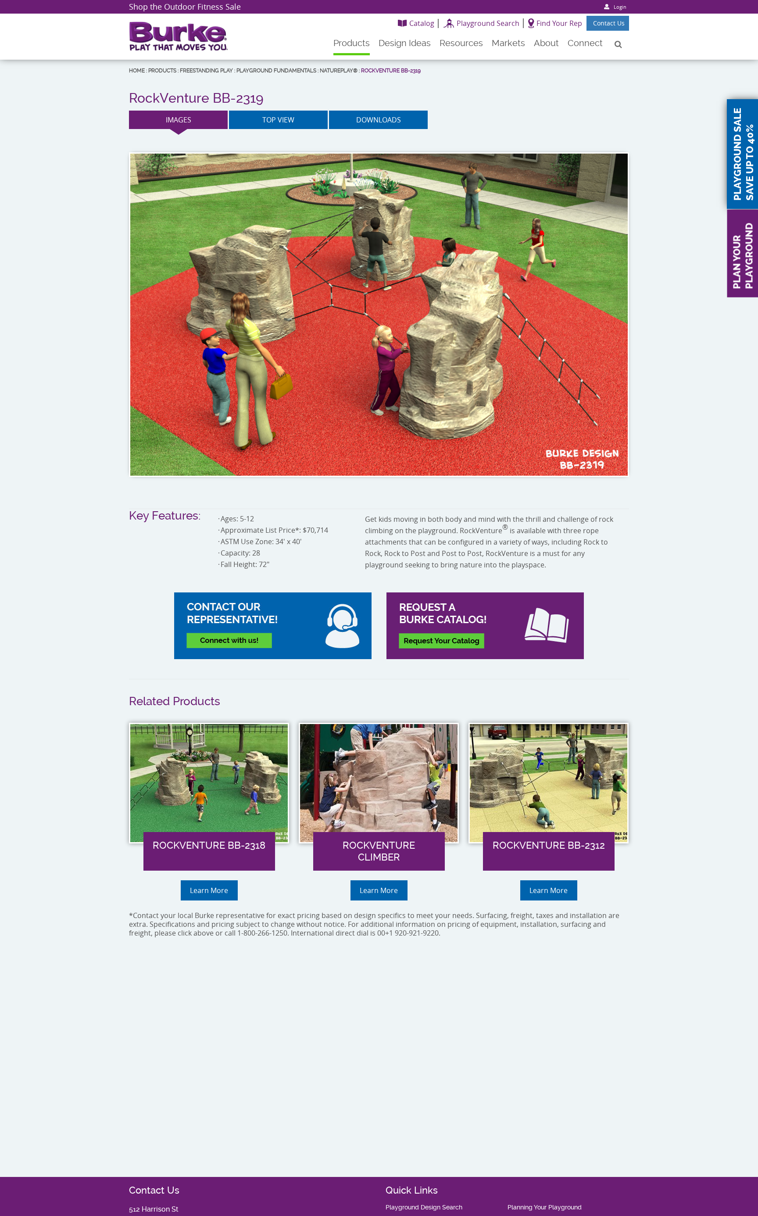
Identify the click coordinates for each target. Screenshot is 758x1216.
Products (162, 71)
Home (137, 71)
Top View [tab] (278, 120)
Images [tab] (178, 120)
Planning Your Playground (545, 1207)
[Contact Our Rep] (273, 625)
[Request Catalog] (485, 625)
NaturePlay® (339, 71)
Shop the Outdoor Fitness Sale (185, 6)
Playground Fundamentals (276, 71)
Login (620, 7)
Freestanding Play (206, 71)
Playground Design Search (424, 1207)
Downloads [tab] (378, 120)
